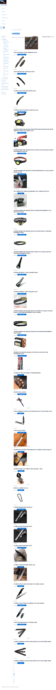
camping (15, 29)
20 (14, 681)
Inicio (13, 29)
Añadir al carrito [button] (22, 54)
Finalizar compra (5, 17)
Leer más (20, 193)
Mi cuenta (3, 23)
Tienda (3, 8)
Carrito (3, 20)
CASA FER (3, 5)
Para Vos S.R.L (4, 14)
